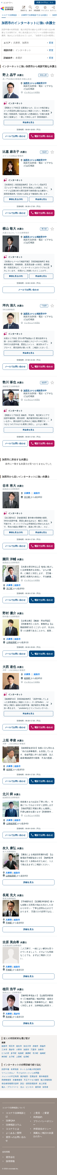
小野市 (19, 1049)
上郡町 (19, 1057)
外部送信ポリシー (42, 1129)
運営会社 (10, 1157)
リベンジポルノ (8, 1073)
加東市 (41, 1049)
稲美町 (21, 1053)
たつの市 (5, 1053)
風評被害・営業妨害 (28, 1076)
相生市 (19, 1046)
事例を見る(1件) (16, 276)
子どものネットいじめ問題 (27, 1073)
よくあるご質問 (13, 1133)
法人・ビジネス (27, 1087)
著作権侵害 (43, 1076)
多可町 (13, 1053)
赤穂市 (35, 1046)
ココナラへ (8, 3)
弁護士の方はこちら (45, 2)
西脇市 (43, 1046)
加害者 (45, 1087)
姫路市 (37, 493)
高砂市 (17, 1014)
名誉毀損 (14, 1069)
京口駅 (27, 497)
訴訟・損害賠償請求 (28, 1083)
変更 (51, 42)
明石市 (12, 1046)
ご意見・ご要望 (41, 1113)
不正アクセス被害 (31, 1080)
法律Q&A (10, 1120)
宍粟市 (33, 1049)
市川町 (35, 1053)
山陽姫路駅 (11, 642)
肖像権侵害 (17, 1080)
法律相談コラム (13, 1124)
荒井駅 (9, 1017)
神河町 (4, 1057)
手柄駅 (9, 923)
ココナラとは (12, 1129)
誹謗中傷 (5, 1069)
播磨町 (28, 1053)
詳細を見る (28, 882)
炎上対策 (43, 1083)
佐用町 (26, 1057)
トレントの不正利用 (10, 1076)
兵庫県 (27, 493)
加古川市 (27, 1046)
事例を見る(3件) (16, 199)
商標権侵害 (6, 1080)
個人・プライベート (10, 1087)
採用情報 (10, 1161)
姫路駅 (27, 678)
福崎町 (43, 1053)
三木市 (4, 1049)
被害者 (38, 1087)
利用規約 (37, 1117)
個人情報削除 (46, 1080)
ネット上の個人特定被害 (30, 1069)
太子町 (12, 1057)
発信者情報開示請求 (10, 1083)
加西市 (26, 83)
